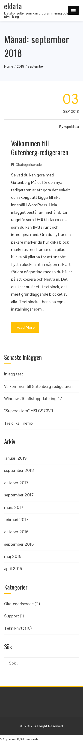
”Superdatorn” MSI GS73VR (28, 410)
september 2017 (19, 495)
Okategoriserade (29, 164)
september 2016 (19, 544)
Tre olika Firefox (18, 423)
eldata (13, 5)
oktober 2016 (16, 531)
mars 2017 (14, 507)
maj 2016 (12, 556)
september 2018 (19, 470)
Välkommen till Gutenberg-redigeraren (39, 147)
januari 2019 (15, 458)
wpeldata (71, 126)
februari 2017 (16, 519)
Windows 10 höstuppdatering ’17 (33, 398)
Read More (25, 327)
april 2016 (13, 568)
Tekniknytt (14, 628)
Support (11, 616)
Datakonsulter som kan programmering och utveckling (36, 15)
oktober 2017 (16, 482)
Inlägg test (13, 374)
